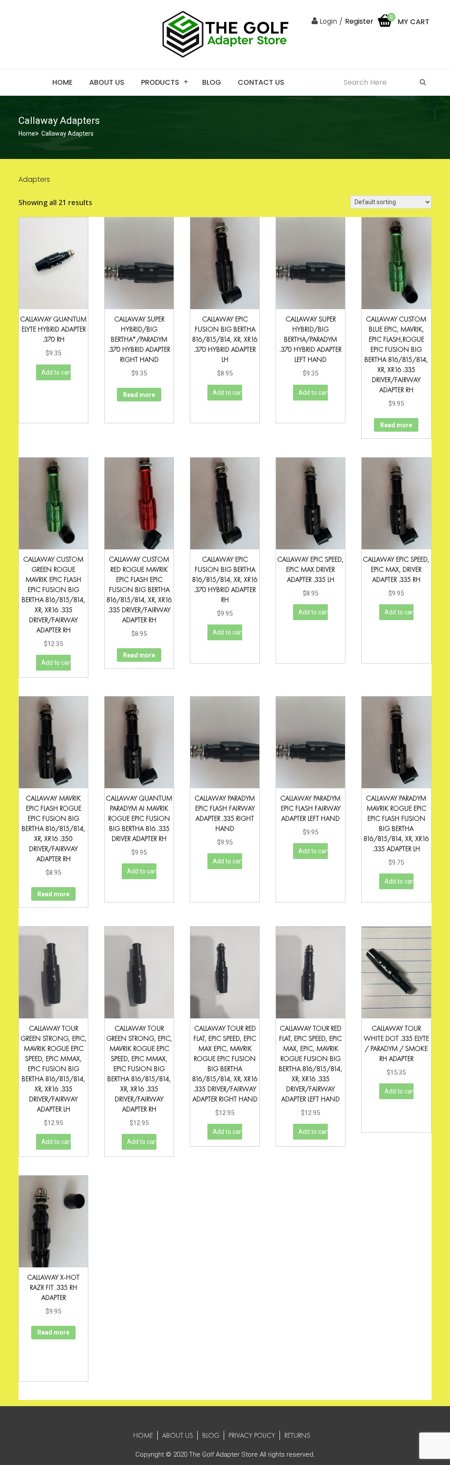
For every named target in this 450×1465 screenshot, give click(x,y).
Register (359, 21)
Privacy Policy (252, 1435)
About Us (106, 82)
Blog (211, 82)
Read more (139, 394)
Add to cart (56, 372)
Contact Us (261, 82)
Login (327, 21)
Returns (297, 1435)
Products (160, 82)
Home (62, 82)
